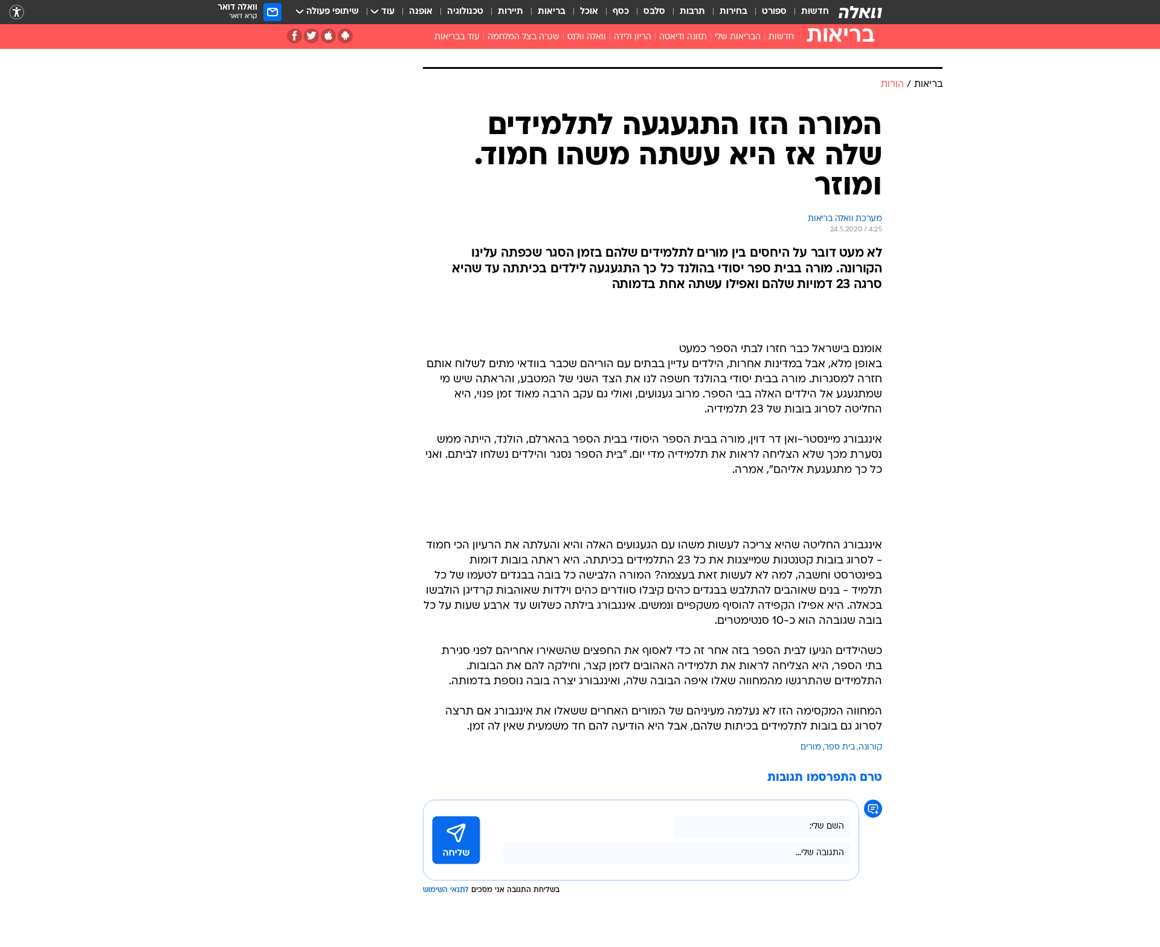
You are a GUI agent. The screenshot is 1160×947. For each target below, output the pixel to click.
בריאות (552, 11)
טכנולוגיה (465, 11)
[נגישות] (16, 12)
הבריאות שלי (738, 37)
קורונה (870, 747)
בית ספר (840, 747)
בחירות (733, 11)
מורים (811, 747)
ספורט (774, 11)
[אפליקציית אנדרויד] (345, 35)
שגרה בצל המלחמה (523, 37)
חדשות (815, 11)
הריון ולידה (632, 37)
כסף (621, 11)
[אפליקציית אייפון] (328, 35)
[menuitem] (808, 12)
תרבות (692, 11)
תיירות (510, 11)
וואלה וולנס (586, 37)
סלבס (654, 11)
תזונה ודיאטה (683, 37)
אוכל (589, 11)
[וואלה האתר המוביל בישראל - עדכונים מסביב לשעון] (860, 12)
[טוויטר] (311, 35)
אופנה (421, 11)
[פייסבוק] (294, 35)
